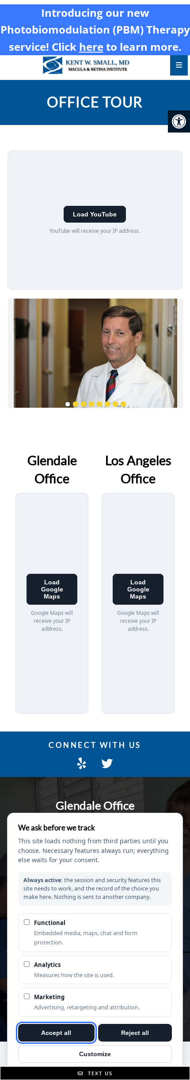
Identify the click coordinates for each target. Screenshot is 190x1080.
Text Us (99, 1073)
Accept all (56, 1032)
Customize (95, 1053)
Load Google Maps (52, 589)
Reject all (135, 1032)
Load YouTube (95, 214)
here (91, 46)
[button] (179, 121)
